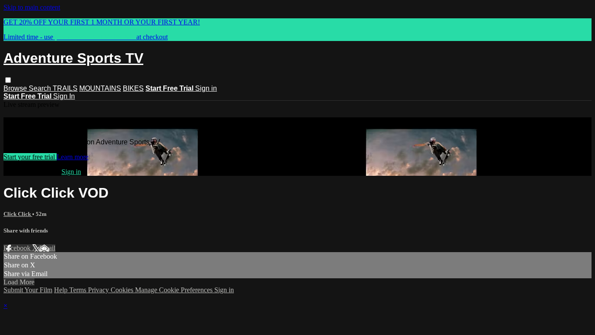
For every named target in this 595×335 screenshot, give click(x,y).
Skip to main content (31, 7)
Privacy (99, 290)
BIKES (133, 88)
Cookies (123, 290)
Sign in (206, 88)
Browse (16, 88)
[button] (8, 80)
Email (47, 248)
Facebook (17, 248)
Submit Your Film (27, 290)
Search (41, 88)
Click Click (17, 214)
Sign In (64, 96)
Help (61, 290)
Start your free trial (30, 157)
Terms (78, 290)
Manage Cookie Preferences (174, 290)
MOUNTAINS (100, 88)
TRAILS (65, 88)
